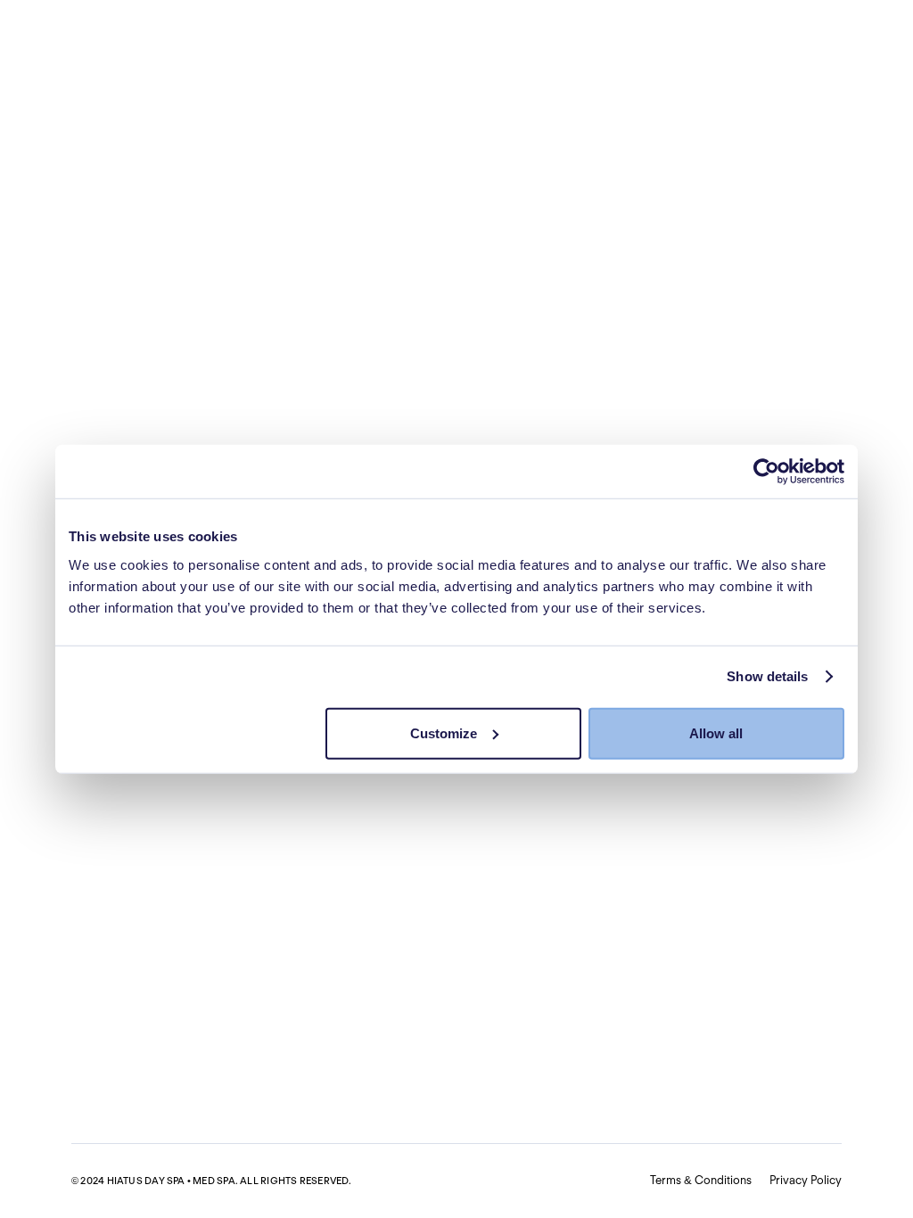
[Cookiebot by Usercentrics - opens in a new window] (766, 471)
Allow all (716, 732)
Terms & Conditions (701, 1180)
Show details (767, 676)
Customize (443, 732)
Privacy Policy (805, 1180)
